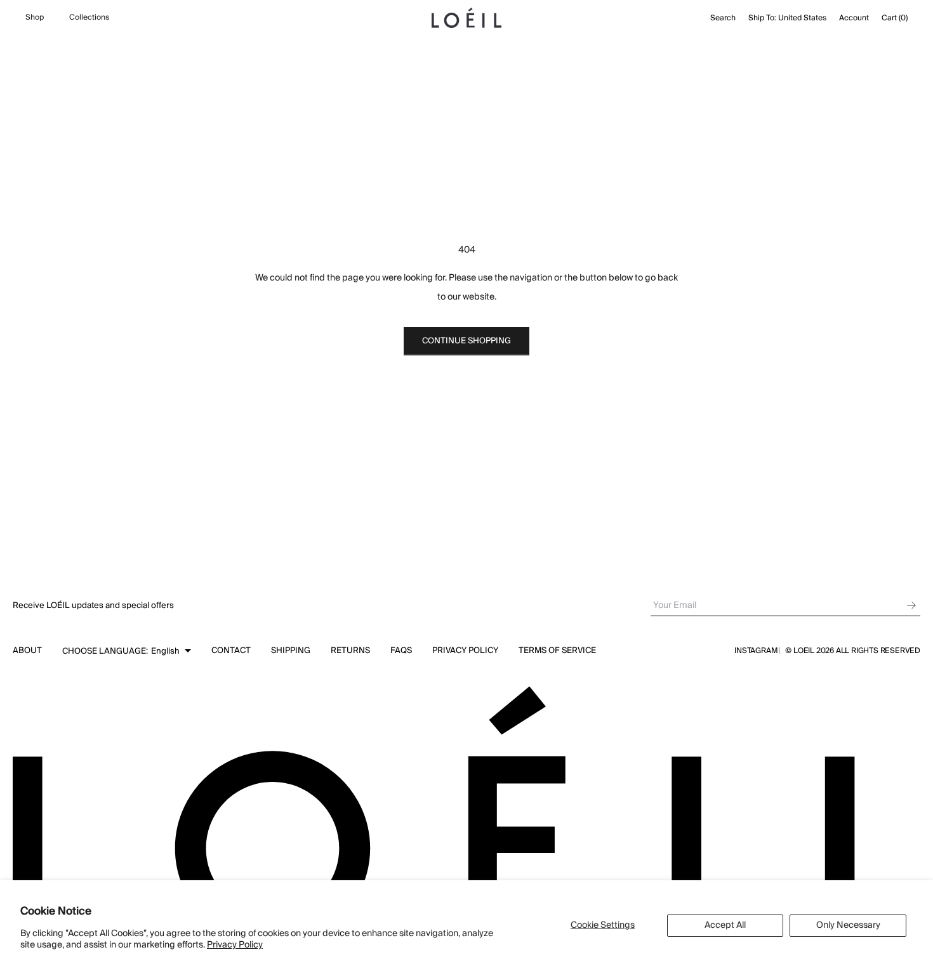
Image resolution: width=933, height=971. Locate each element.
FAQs (401, 650)
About (27, 650)
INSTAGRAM (755, 651)
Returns (350, 650)
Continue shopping (466, 341)
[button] (126, 651)
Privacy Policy (235, 945)
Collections (89, 18)
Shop (34, 18)
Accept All (725, 925)
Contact (231, 650)
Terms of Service (557, 650)
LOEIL (804, 650)
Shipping (290, 650)
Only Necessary (848, 925)
